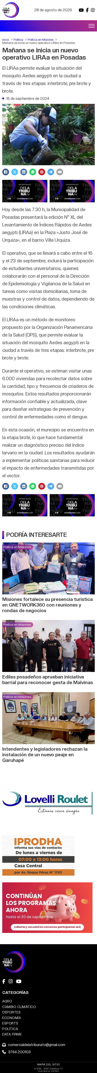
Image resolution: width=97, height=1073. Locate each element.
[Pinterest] (41, 172)
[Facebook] (5, 172)
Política (10, 1029)
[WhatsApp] (32, 172)
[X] (14, 172)
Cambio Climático (19, 1007)
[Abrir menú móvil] (91, 26)
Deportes (11, 1012)
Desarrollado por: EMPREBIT (48, 1071)
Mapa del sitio (48, 1064)
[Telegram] (50, 172)
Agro (7, 1001)
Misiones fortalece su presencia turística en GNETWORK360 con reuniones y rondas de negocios (47, 604)
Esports (10, 1023)
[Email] (59, 172)
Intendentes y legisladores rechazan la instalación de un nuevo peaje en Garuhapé (45, 754)
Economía (11, 1018)
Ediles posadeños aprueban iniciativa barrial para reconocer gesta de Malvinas (47, 679)
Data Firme (12, 1034)
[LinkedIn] (23, 172)
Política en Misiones (17, 547)
